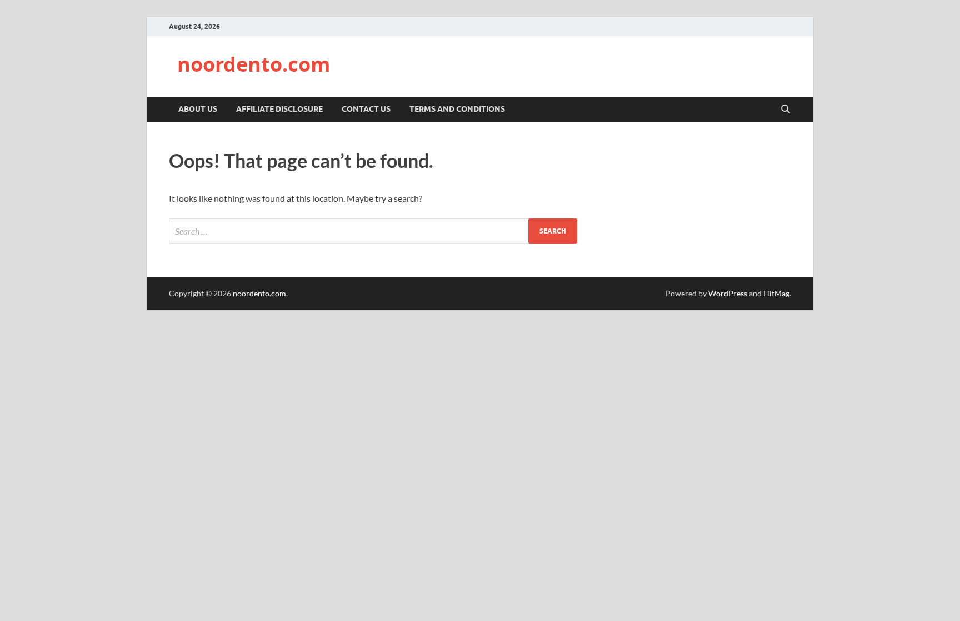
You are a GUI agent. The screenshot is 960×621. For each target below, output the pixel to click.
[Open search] (785, 109)
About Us (197, 109)
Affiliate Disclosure (279, 109)
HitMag (776, 293)
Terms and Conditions (457, 109)
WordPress (727, 293)
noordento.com (253, 64)
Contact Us (366, 109)
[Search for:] (373, 231)
